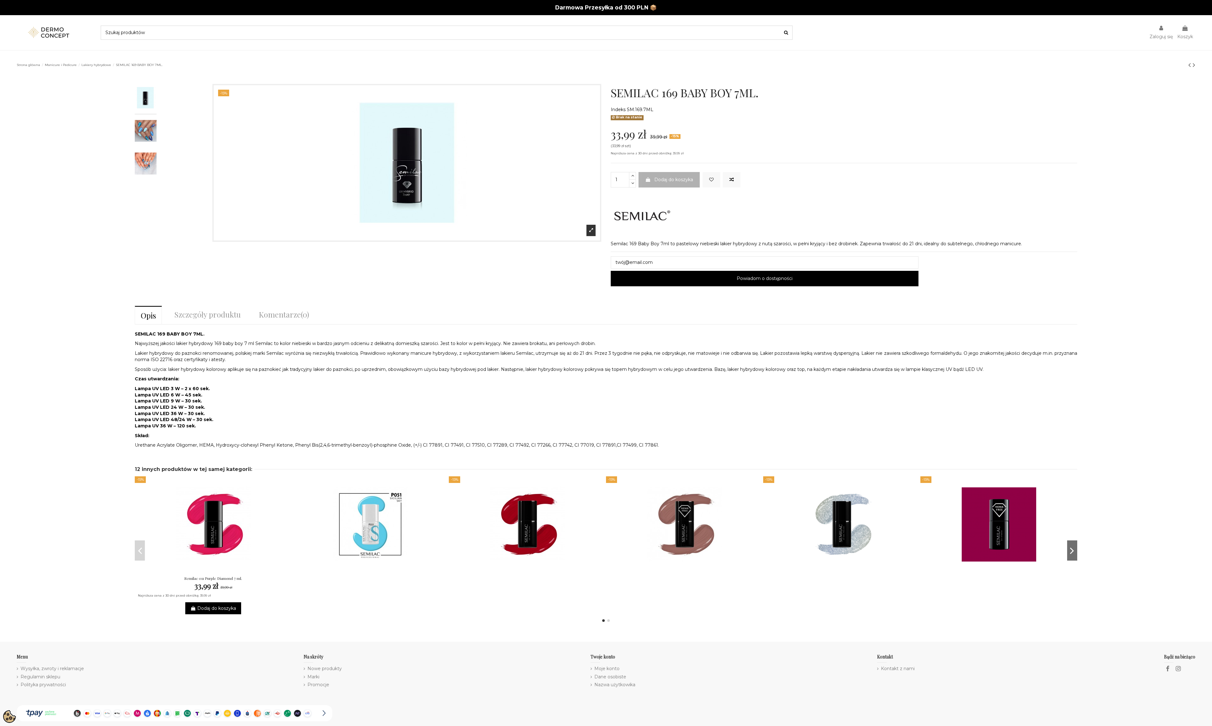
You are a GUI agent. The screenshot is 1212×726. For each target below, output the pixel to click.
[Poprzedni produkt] (1190, 65)
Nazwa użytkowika (614, 684)
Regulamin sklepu (40, 677)
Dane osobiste (610, 677)
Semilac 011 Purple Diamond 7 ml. (213, 578)
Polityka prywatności (43, 684)
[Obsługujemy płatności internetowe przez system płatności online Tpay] (174, 713)
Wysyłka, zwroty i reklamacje (52, 668)
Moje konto (607, 668)
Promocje (318, 684)
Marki (313, 677)
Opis (148, 315)
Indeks (618, 109)
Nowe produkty (324, 668)
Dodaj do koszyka (673, 179)
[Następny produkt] (1194, 65)
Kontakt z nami (898, 668)
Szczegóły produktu (207, 314)
